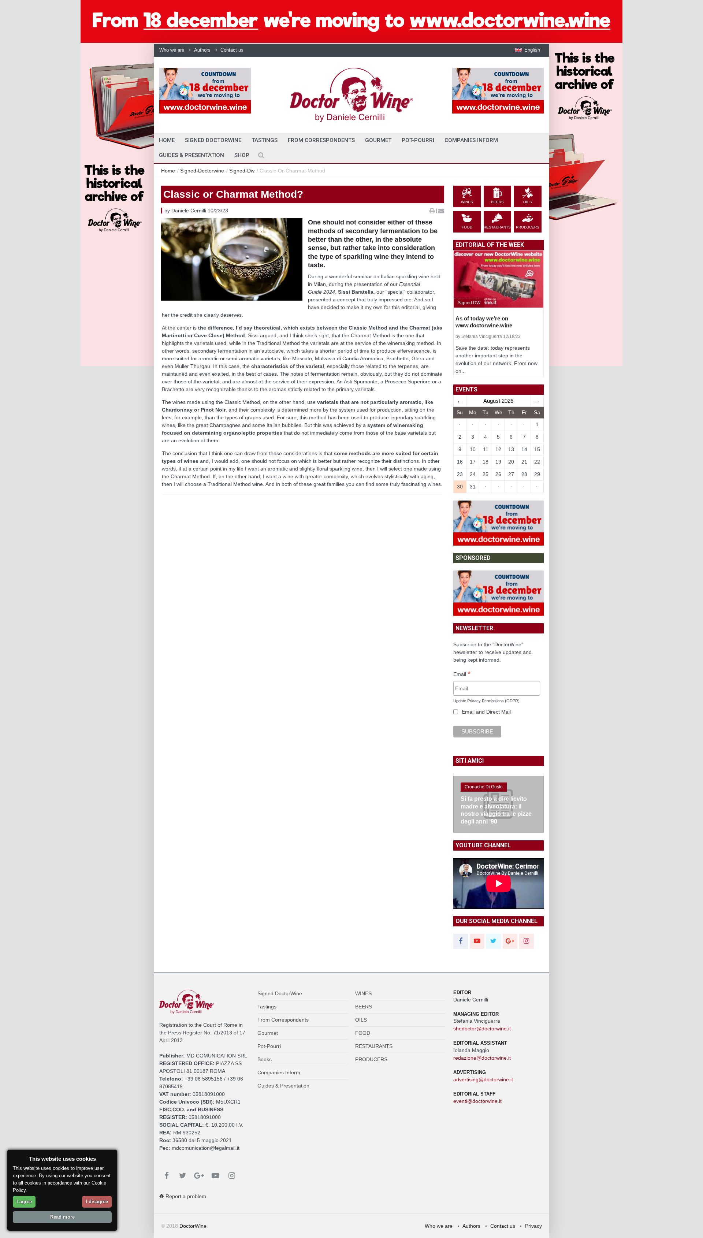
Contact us (231, 50)
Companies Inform (471, 140)
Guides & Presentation (191, 155)
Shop (241, 155)
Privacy (533, 1226)
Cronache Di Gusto (484, 786)
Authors (202, 50)
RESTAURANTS (374, 1046)
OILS (361, 1020)
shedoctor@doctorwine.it (482, 1028)
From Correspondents (321, 140)
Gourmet (378, 140)
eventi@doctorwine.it (477, 1101)
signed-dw (241, 171)
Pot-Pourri (418, 140)
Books (264, 1059)
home (167, 140)
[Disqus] (302, 624)
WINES (363, 993)
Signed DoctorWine (213, 140)
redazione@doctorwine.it (482, 1058)
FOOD (362, 1033)
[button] (527, 50)
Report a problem (185, 1196)
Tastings (265, 140)
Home (168, 171)
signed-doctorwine (202, 171)
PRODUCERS (371, 1059)
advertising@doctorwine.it (483, 1079)
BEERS (363, 1007)
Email (461, 674)
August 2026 (498, 401)
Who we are (171, 50)
